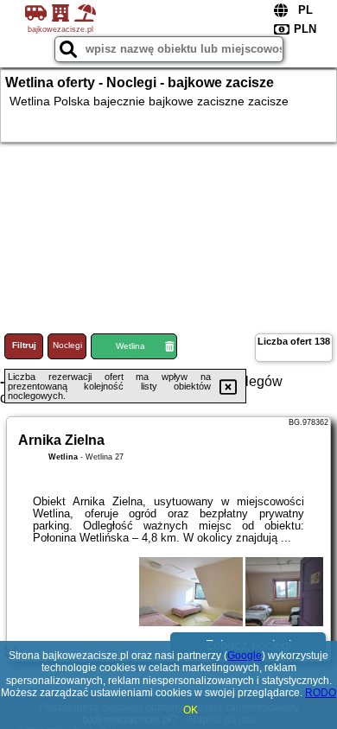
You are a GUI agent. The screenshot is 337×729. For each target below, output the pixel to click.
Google (244, 656)
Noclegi (67, 345)
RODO (320, 693)
